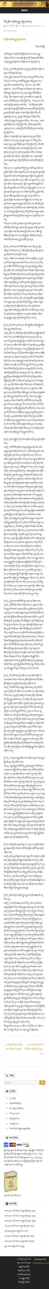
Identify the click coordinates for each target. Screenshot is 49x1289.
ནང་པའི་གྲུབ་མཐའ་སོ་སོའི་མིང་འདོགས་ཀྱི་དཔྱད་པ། (34, 1049)
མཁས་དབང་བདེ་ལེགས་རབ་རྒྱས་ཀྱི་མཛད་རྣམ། (19, 1241)
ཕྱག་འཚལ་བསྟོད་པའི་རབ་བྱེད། (14, 1246)
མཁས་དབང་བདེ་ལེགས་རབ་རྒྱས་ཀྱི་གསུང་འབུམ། (20, 1211)
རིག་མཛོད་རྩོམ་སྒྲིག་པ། (13, 26)
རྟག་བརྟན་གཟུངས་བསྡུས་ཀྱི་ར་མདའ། (16, 1231)
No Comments (10, 30)
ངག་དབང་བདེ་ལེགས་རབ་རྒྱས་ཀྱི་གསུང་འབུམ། (19, 1226)
